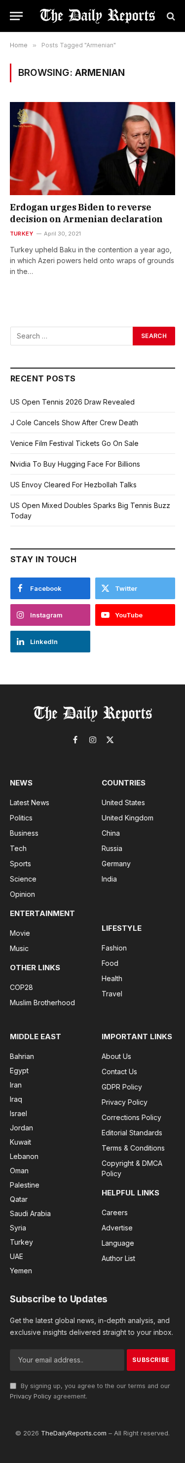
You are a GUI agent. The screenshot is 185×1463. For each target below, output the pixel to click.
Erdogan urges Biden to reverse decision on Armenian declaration (86, 213)
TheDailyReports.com (74, 1433)
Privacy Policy (30, 1396)
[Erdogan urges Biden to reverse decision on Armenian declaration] (92, 148)
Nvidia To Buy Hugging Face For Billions (75, 464)
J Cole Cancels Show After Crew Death (74, 422)
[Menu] (16, 16)
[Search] (170, 16)
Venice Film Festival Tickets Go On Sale (74, 443)
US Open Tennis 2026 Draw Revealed (72, 402)
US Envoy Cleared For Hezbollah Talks (73, 484)
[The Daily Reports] (97, 16)
